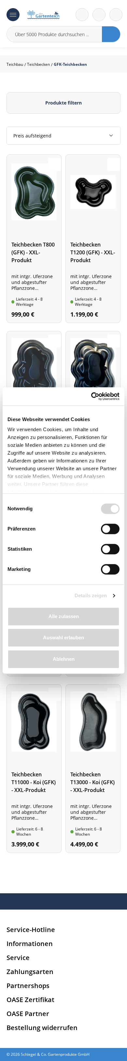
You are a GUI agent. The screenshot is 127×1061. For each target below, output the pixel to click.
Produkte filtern (63, 103)
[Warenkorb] (99, 14)
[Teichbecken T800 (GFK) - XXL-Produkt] (34, 239)
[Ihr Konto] (115, 14)
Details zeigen (91, 595)
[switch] (110, 529)
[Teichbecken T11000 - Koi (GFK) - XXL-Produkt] (34, 769)
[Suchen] (111, 34)
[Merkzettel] (82, 14)
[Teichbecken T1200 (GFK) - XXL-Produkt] (93, 239)
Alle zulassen (64, 616)
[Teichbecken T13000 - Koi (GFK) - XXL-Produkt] (93, 769)
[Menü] (13, 14)
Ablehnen (64, 659)
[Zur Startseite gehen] (43, 14)
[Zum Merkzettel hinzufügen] (54, 164)
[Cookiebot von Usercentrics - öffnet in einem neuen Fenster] (91, 396)
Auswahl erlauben (63, 637)
